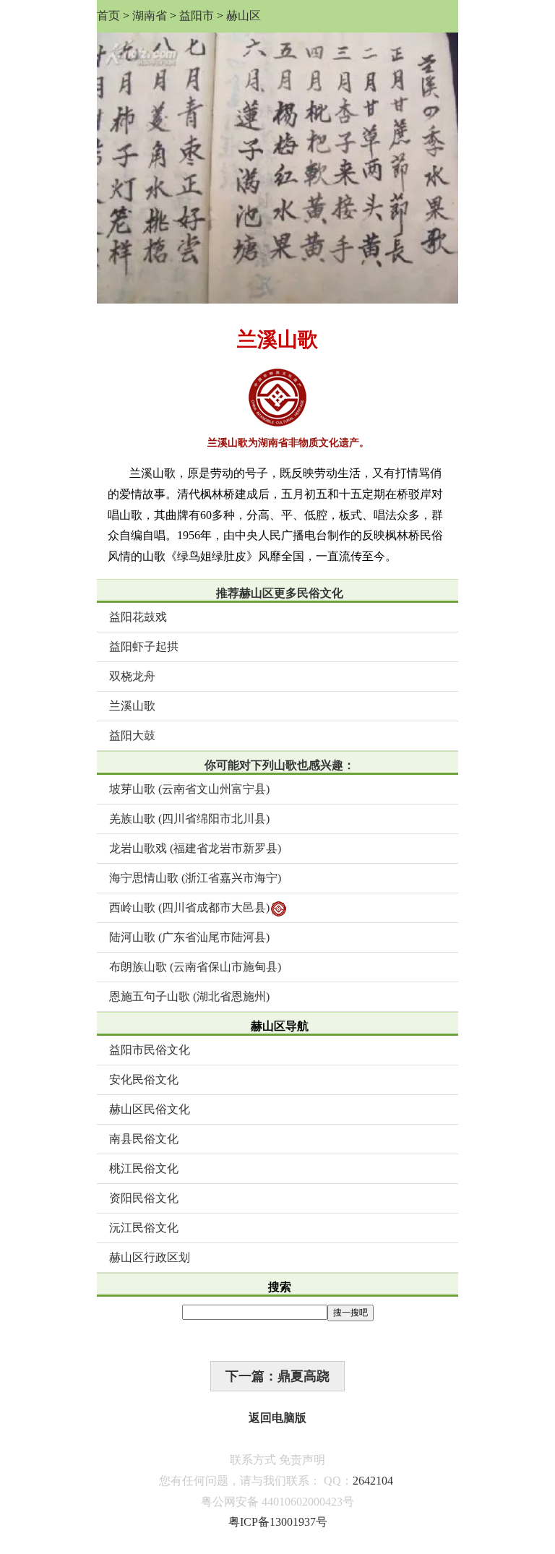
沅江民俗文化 (143, 1228)
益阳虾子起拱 (143, 646)
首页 (108, 15)
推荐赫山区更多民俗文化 (279, 593)
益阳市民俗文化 (149, 1050)
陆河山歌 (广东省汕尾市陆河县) (189, 937)
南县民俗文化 (143, 1139)
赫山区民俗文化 (149, 1109)
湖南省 (149, 15)
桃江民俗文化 (143, 1168)
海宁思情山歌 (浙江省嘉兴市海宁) (195, 878)
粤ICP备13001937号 (277, 1522)
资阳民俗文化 (143, 1198)
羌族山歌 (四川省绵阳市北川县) (189, 818)
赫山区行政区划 (149, 1257)
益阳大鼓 (132, 735)
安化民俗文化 (143, 1079)
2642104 (373, 1480)
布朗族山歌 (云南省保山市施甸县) (195, 967)
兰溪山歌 (132, 706)
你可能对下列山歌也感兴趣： (280, 765)
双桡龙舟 (132, 676)
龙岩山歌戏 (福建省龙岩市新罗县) (195, 848)
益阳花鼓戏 (138, 617)
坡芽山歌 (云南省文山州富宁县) (189, 789)
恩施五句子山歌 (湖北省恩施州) (189, 996)
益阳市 (196, 15)
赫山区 (243, 15)
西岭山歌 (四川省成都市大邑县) (189, 907)
